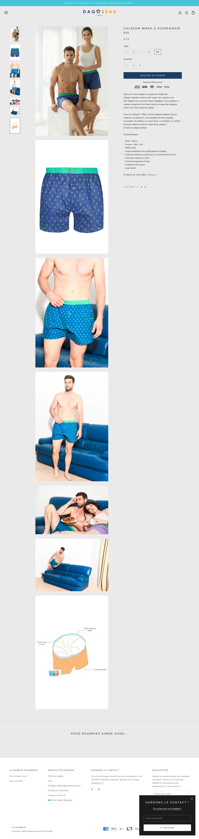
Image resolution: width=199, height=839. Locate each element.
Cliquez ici (152, 174)
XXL (158, 51)
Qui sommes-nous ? (18, 776)
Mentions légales (56, 776)
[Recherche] (186, 12)
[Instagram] (99, 789)
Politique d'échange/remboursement (64, 785)
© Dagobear (19, 827)
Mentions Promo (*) (57, 795)
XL (149, 51)
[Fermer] (192, 798)
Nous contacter (16, 781)
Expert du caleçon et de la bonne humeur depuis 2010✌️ (99, 3)
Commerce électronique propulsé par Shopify (32, 831)
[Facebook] (138, 187)
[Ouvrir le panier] (193, 12)
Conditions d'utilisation (58, 790)
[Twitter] (141, 187)
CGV (50, 781)
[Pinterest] (145, 187)
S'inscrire (167, 828)
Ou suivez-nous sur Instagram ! (167, 808)
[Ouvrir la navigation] (6, 12)
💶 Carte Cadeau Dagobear (60, 800)
